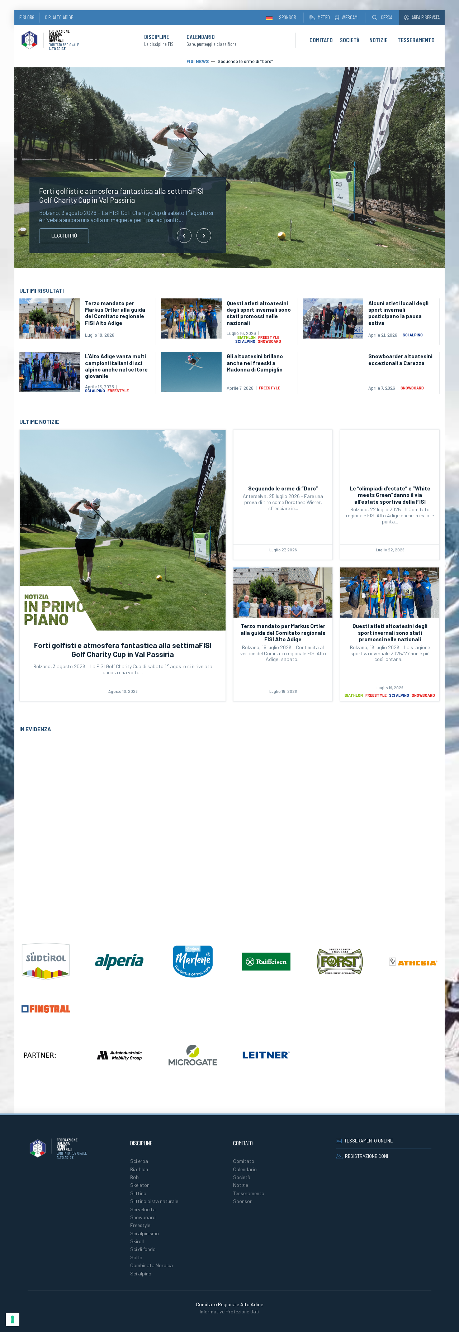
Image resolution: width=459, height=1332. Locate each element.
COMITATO (321, 40)
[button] (382, 17)
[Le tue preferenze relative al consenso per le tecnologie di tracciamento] (12, 1319)
